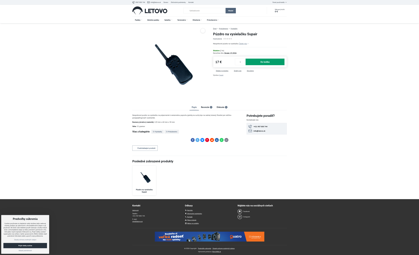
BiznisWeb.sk (216, 252)
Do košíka (265, 61)
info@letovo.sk (137, 221)
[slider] (227, 39)
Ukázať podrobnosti (25, 250)
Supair (221, 75)
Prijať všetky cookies (25, 246)
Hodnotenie (217, 39)
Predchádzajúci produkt (146, 148)
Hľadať (230, 11)
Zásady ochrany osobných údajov (224, 248)
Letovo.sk (135, 210)
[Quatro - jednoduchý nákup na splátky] (209, 236)
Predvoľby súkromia (204, 248)
